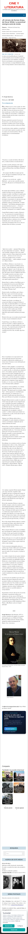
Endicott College (6, 29)
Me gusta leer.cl (19, 35)
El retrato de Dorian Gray (14, 27)
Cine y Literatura (8, 54)
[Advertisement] (14, 81)
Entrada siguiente (19, 808)
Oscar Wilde (5, 37)
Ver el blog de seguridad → (10, 731)
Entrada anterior (8, 808)
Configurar (20, 925)
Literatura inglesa (20, 33)
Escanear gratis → (10, 728)
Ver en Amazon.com (7, 103)
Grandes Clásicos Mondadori (8, 33)
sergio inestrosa (12, 37)
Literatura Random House (8, 35)
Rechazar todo (8, 925)
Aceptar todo (14, 929)
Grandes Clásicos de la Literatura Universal (12, 31)
